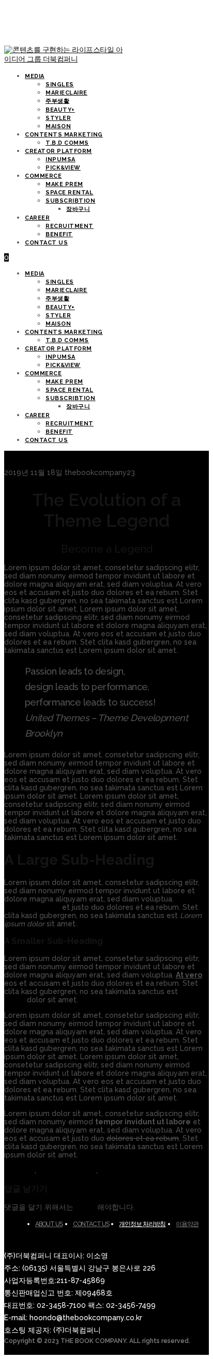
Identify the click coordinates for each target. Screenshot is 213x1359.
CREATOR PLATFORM (58, 348)
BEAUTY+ (60, 307)
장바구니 (78, 406)
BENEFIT (59, 432)
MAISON (58, 323)
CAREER (37, 415)
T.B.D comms (67, 340)
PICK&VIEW (63, 365)
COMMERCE (43, 373)
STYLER (58, 315)
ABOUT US (49, 1224)
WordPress (119, 1170)
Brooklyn (19, 1170)
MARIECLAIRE (66, 290)
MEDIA (34, 273)
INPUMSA (60, 357)
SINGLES (59, 282)
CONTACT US (46, 440)
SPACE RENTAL (69, 390)
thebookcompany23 (39, 464)
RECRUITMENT (69, 423)
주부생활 (57, 298)
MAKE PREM (64, 381)
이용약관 (187, 1224)
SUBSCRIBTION (70, 398)
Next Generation (67, 1170)
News (86, 464)
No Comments (123, 464)
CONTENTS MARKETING (64, 332)
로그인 (86, 1207)
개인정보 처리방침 (142, 1224)
